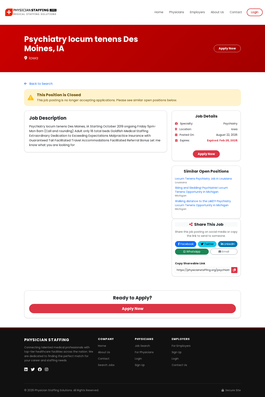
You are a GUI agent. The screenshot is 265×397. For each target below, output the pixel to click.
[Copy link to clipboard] (234, 270)
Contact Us (179, 365)
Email (225, 251)
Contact (236, 12)
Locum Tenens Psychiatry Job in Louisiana (203, 179)
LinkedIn (229, 244)
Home (159, 12)
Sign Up (140, 365)
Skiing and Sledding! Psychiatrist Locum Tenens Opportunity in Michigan (201, 190)
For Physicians (144, 352)
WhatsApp (193, 251)
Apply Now (227, 48)
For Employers (181, 346)
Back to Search (41, 83)
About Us (217, 12)
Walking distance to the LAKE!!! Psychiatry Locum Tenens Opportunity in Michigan (203, 203)
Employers (197, 12)
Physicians (176, 12)
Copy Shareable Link (190, 263)
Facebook (187, 244)
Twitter (209, 244)
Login (254, 12)
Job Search (142, 346)
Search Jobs (106, 365)
